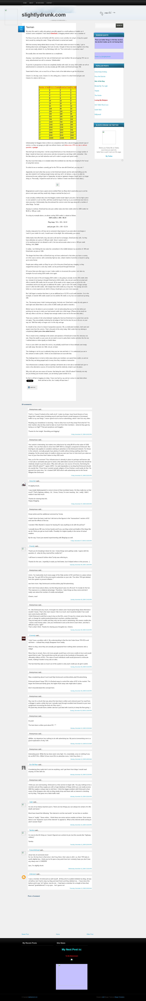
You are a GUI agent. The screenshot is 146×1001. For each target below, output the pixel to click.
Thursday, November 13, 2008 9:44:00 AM (81, 888)
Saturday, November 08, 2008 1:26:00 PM (81, 564)
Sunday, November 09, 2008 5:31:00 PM (81, 667)
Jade (31, 802)
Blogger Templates (119, 997)
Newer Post (25, 934)
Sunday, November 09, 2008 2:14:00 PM (81, 599)
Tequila (97, 91)
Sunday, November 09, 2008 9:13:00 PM (81, 691)
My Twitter (109, 156)
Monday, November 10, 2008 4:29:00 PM (81, 796)
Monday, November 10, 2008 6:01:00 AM (81, 743)
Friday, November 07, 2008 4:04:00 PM (81, 434)
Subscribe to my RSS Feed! (122, 13)
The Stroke (98, 95)
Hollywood (98, 114)
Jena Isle (32, 481)
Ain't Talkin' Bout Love (101, 105)
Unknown (32, 874)
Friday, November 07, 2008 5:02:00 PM (81, 475)
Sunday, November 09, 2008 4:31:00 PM (81, 630)
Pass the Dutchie (100, 76)
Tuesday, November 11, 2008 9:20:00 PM (81, 844)
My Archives (40, 3)
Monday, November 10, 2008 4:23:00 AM (81, 728)
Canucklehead (34, 850)
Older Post (90, 934)
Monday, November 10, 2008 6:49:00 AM (81, 759)
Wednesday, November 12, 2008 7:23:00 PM (80, 868)
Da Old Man (33, 765)
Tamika (31, 830)
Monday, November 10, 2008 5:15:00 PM (81, 824)
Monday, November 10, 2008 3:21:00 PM (81, 774)
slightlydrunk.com (44, 15)
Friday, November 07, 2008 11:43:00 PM (81, 540)
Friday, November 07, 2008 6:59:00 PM (81, 504)
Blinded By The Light (101, 86)
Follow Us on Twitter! (118, 13)
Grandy (32, 546)
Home (25, 3)
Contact (49, 3)
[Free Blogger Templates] (122, 160)
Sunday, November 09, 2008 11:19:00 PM (81, 710)
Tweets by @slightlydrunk (103, 56)
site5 (103, 997)
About (31, 3)
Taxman (30, 27)
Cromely (32, 635)
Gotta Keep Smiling (101, 72)
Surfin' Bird (98, 110)
